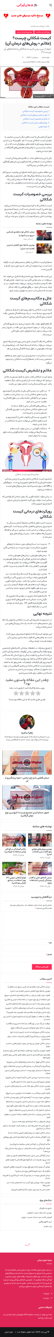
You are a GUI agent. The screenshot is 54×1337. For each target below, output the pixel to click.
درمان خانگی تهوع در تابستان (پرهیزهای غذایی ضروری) (28, 1062)
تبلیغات (46, 1293)
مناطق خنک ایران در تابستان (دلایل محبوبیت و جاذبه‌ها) (28, 1101)
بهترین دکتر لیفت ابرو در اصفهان (39, 1212)
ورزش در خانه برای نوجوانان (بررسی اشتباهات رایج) (30, 1028)
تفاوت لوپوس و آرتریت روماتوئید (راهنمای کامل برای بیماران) (26, 1050)
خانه (48, 26)
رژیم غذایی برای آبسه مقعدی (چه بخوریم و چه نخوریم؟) (28, 1012)
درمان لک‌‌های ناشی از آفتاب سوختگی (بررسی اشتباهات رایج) (40, 880)
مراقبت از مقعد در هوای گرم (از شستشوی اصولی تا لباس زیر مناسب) (26, 1018)
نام (50, 942)
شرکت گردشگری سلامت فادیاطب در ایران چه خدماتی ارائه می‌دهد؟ (27, 1150)
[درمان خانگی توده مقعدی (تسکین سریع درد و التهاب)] (44, 235)
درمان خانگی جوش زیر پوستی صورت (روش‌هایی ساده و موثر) (28, 1045)
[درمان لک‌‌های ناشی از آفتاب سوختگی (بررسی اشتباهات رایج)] (40, 868)
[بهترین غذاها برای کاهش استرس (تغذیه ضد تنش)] (44, 248)
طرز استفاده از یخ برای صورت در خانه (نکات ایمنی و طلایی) (27, 999)
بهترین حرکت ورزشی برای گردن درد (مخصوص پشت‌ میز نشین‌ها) (28, 1184)
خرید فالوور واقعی (45, 1221)
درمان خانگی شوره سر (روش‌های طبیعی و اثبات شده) (29, 1132)
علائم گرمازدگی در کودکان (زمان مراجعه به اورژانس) (15, 850)
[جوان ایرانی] (27, 5)
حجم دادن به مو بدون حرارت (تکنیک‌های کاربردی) (30, 1189)
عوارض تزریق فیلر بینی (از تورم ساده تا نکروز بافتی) (30, 1081)
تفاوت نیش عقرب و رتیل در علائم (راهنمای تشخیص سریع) (27, 995)
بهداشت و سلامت (37, 26)
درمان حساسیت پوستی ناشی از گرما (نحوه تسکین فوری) (28, 1077)
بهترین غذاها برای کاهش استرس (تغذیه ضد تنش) (20, 246)
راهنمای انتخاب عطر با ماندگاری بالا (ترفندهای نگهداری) (28, 1106)
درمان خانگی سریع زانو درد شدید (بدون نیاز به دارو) (30, 1032)
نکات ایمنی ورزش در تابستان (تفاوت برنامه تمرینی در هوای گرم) (27, 1116)
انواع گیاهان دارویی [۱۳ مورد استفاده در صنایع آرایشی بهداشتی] (16, 880)
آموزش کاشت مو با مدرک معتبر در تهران (36, 1217)
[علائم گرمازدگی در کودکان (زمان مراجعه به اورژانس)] (14, 840)
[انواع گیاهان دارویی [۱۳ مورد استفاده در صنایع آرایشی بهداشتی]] (14, 868)
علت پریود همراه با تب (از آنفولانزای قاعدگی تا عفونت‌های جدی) (28, 1161)
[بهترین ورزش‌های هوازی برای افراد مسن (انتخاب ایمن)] (40, 840)
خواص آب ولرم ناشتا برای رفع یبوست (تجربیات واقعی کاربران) (27, 1167)
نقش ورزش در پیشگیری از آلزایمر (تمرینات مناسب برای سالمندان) (28, 1038)
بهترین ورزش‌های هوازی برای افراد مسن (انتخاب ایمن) (42, 851)
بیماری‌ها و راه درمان (24, 32)
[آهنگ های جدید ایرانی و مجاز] (27, 16)
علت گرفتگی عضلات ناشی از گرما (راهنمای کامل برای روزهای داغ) (26, 1138)
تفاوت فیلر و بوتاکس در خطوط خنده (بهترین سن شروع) (28, 1093)
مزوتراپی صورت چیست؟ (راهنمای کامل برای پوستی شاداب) (27, 1097)
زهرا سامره (45, 57)
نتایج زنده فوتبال (45, 1208)
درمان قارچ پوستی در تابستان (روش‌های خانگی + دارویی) (27, 1008)
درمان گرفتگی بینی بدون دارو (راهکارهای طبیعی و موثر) (28, 1155)
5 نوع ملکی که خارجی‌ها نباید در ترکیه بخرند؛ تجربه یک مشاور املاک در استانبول (26, 1127)
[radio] (38, 694)
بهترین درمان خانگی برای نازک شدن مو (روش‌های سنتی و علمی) (27, 1087)
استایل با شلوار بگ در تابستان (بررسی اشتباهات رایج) (29, 1110)
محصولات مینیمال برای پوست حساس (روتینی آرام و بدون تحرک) (27, 1072)
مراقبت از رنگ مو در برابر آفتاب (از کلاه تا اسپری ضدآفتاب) (28, 1023)
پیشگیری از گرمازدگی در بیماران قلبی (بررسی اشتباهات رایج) (27, 1066)
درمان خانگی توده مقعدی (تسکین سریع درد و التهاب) (20, 233)
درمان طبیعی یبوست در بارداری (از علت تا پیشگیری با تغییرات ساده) (26, 1177)
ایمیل (49, 954)
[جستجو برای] (3, 6)
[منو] (50, 6)
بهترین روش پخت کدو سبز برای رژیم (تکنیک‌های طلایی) (28, 1003)
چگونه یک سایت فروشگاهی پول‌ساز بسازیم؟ (32, 1171)
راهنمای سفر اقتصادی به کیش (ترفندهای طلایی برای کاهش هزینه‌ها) (26, 1056)
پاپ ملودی (48, 1226)
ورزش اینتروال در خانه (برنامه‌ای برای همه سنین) (31, 1121)
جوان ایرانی (9, 1332)
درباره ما (46, 1298)
